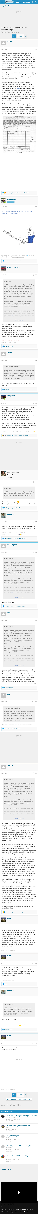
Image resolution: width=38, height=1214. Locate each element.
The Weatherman (13, 267)
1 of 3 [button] (14, 36)
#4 (36, 360)
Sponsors (3, 1209)
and (12, 508)
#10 (36, 701)
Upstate (10, 766)
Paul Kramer (9, 1147)
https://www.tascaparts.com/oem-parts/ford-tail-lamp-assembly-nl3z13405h (17, 212)
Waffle (4, 32)
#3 (36, 275)
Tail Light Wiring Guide (13, 1136)
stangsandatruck (11, 1117)
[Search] (36, 2)
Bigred (7, 1158)
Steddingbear (12, 545)
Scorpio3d (11, 396)
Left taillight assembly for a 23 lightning (20, 1146)
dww (8, 613)
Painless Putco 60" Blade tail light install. (20, 1156)
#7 (36, 522)
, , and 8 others (18, 193)
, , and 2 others (13, 261)
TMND (9, 918)
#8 (36, 552)
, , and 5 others (18, 435)
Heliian (9, 353)
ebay (18, 88)
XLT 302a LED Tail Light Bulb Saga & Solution (21, 1116)
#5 (36, 403)
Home (16, 1212)
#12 (36, 926)
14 (18, 32)
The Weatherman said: (11, 366)
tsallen (7, 1137)
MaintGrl (10, 514)
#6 (36, 482)
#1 (36, 49)
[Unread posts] (32, 2)
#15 (36, 1043)
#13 (36, 963)
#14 (36, 998)
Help (12, 1212)
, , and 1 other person (15, 538)
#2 (36, 207)
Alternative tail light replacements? (18, 1126)
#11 (36, 773)
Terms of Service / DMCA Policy (24, 1209)
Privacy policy (5, 1212)
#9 (36, 620)
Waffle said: (7, 281)
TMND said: (7, 1004)
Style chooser (4, 1207)
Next (20, 36)
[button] (2, 2)
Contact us (11, 1209)
